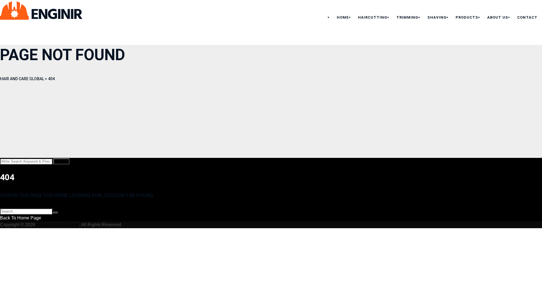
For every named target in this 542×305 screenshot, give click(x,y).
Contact (527, 17)
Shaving (437, 17)
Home (343, 17)
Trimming (407, 17)
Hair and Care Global (57, 224)
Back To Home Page (20, 217)
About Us (497, 17)
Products (467, 17)
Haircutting (372, 17)
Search (61, 161)
